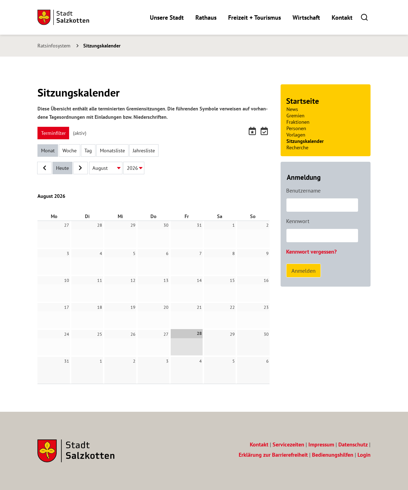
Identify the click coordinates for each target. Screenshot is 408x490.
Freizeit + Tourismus (254, 17)
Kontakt (342, 17)
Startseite (302, 101)
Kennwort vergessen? (311, 251)
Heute (62, 168)
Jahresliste (144, 150)
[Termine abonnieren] (253, 132)
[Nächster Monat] (80, 168)
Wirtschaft (306, 17)
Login (364, 454)
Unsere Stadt (167, 17)
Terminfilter (53, 133)
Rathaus (205, 17)
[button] (364, 17)
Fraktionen (297, 122)
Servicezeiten (288, 444)
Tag (88, 150)
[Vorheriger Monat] (44, 168)
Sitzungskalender (305, 141)
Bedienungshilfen (332, 454)
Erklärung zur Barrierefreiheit (273, 454)
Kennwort (297, 221)
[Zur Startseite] (63, 17)
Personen (296, 128)
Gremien (295, 115)
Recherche (297, 147)
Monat (48, 150)
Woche (69, 150)
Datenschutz (353, 444)
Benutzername (303, 190)
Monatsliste (112, 150)
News (292, 109)
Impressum (321, 444)
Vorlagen (295, 135)
